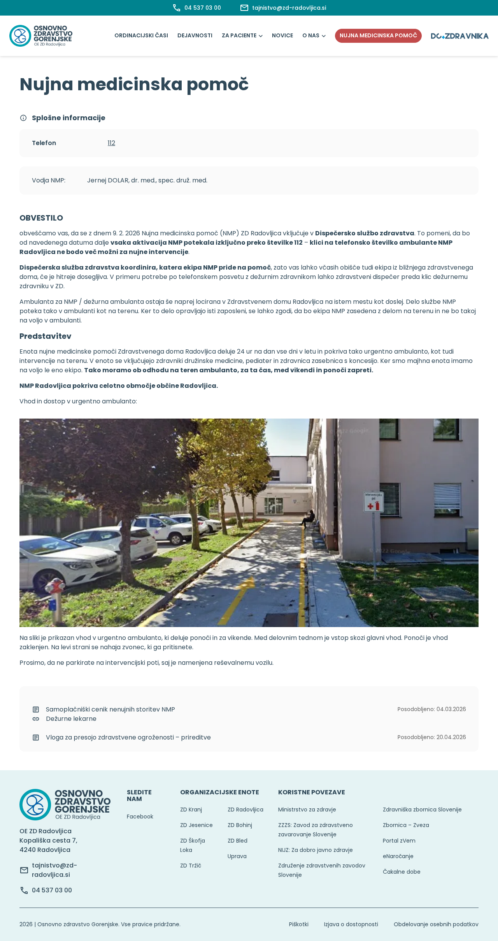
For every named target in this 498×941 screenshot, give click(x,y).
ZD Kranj (191, 809)
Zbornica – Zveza (406, 825)
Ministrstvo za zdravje (307, 809)
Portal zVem (399, 841)
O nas (310, 35)
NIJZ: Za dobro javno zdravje (315, 850)
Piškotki (299, 924)
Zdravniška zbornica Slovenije (422, 809)
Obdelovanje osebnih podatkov (436, 924)
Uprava (237, 856)
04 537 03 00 (52, 890)
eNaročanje (398, 856)
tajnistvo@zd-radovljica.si (54, 870)
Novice (282, 35)
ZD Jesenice (196, 825)
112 (111, 142)
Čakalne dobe (402, 872)
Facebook (140, 816)
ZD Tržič (190, 865)
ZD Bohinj (240, 825)
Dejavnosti (194, 35)
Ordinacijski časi (141, 35)
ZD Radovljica (245, 809)
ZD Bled (237, 841)
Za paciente (239, 35)
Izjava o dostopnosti (351, 924)
